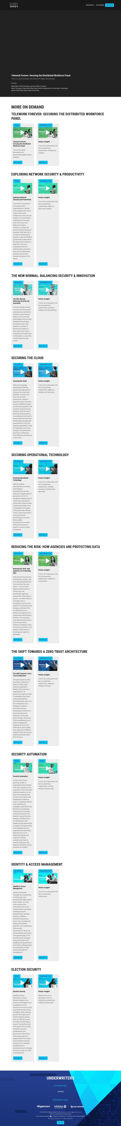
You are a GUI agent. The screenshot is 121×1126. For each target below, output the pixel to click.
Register (109, 5)
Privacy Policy (67, 1114)
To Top (60, 1122)
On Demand (100, 5)
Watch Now (17, 162)
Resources (90, 5)
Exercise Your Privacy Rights (76, 1116)
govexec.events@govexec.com (71, 1112)
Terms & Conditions (56, 1114)
